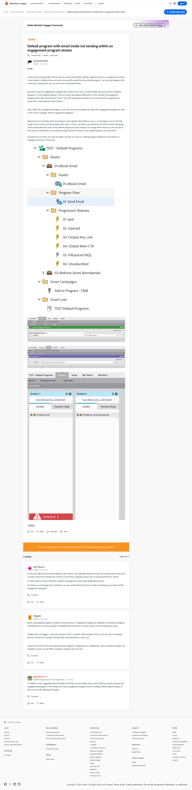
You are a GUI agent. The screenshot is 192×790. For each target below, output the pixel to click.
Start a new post (93, 547)
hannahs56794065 (40, 61)
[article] (75, 585)
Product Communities (17, 12)
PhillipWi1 (37, 616)
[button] (175, 12)
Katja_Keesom (38, 676)
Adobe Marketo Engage (34, 12)
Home (6, 12)
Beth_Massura (39, 567)
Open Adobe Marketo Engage (151, 25)
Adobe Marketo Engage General (54, 12)
